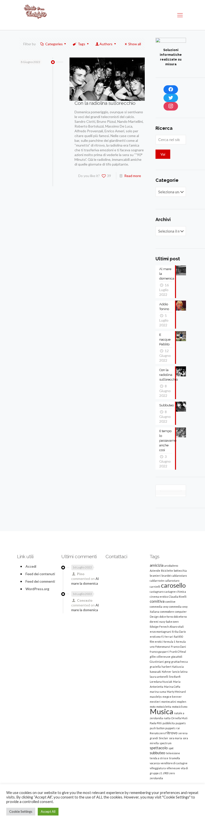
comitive (170, 601)
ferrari (168, 636)
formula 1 (169, 641)
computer (181, 611)
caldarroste (157, 580)
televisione (173, 753)
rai (178, 728)
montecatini (168, 701)
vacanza (155, 763)
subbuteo (157, 752)
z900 (165, 773)
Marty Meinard (176, 691)
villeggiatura (158, 768)
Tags (81, 44)
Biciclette (167, 570)
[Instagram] (171, 106)
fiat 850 (178, 636)
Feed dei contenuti (40, 574)
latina (184, 671)
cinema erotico (159, 596)
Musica (161, 711)
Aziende (155, 570)
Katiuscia (178, 666)
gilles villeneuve (160, 656)
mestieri (155, 701)
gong (167, 661)
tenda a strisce (159, 758)
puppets (181, 723)
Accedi (31, 566)
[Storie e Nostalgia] (35, 15)
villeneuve (173, 768)
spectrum (166, 743)
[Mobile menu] (180, 15)
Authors (106, 44)
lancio (176, 671)
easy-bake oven (169, 621)
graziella (155, 666)
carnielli (155, 586)
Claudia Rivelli (177, 596)
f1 (162, 636)
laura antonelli (159, 676)
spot (171, 748)
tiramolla (174, 758)
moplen (181, 701)
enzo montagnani (160, 631)
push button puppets (163, 728)
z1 (160, 773)
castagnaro (157, 591)
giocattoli (176, 656)
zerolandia (156, 778)
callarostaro (172, 580)
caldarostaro (179, 575)
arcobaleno (171, 565)
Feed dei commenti (40, 581)
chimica (181, 591)
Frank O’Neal (178, 651)
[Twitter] (171, 98)
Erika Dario (179, 631)
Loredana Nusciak (161, 681)
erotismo (155, 636)
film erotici (156, 641)
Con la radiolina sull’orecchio (105, 103)
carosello (173, 585)
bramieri (155, 575)
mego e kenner (172, 696)
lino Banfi (174, 676)
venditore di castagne (174, 763)
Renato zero (157, 733)
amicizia (157, 565)
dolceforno (180, 616)
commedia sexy (159, 606)
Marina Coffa (172, 686)
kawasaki (155, 671)
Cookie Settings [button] (20, 811)
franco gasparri (159, 651)
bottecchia (180, 570)
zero (172, 773)
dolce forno (166, 616)
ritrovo (172, 732)
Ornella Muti (179, 718)
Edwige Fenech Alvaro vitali (167, 626)
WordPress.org (37, 589)
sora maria (175, 738)
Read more (132, 176)
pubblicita (168, 723)
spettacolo (159, 747)
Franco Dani (178, 646)
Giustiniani (157, 661)
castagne (170, 591)
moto (153, 706)
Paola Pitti (156, 723)
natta (167, 718)
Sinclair (163, 738)
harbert (167, 666)
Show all (134, 44)
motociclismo (179, 706)
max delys (156, 696)
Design (154, 616)
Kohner (167, 671)
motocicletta (163, 706)
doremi (154, 621)
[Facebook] (171, 89)
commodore (167, 611)
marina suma (158, 691)
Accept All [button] (48, 811)
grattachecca (179, 661)
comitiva (157, 601)
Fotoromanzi (162, 646)
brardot (166, 575)
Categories (54, 44)
